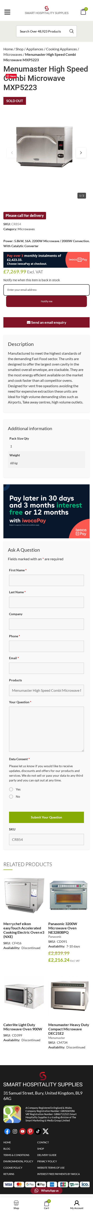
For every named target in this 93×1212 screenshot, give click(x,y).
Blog (6, 1148)
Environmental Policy (18, 1161)
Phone (14, 636)
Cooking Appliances (61, 49)
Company (15, 614)
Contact (43, 1142)
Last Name (17, 592)
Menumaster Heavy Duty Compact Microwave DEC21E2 (68, 1028)
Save (13, 76)
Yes (18, 789)
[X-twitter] (45, 1131)
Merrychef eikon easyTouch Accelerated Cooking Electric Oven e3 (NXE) (23, 930)
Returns (8, 1173)
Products (15, 680)
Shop (19, 49)
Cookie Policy (12, 1167)
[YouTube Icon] (22, 1131)
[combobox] (46, 31)
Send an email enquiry (48, 322)
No (18, 796)
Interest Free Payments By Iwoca (58, 1173)
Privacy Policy (47, 1161)
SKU (12, 829)
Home (8, 49)
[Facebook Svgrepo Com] (7, 1131)
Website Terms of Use (51, 1167)
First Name (18, 570)
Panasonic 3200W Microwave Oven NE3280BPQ (62, 927)
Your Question (20, 702)
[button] (52, 24)
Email (14, 658)
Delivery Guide (46, 1154)
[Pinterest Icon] (30, 1131)
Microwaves (12, 54)
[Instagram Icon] (15, 1131)
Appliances (34, 49)
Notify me (46, 301)
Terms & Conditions (16, 1154)
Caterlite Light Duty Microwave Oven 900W (22, 1026)
